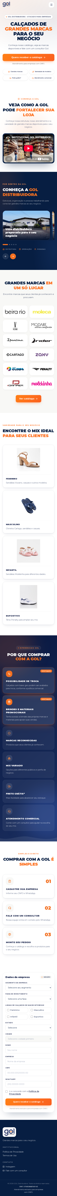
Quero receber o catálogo (26, 57)
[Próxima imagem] (13, 256)
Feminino (15, 1010)
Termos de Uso (10, 1155)
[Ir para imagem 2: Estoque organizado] (9, 244)
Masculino (39, 1010)
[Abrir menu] (51, 5)
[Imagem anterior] (5, 256)
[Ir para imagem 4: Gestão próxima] (13, 244)
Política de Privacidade (13, 1152)
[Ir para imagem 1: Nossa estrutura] (5, 244)
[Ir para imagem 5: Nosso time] (15, 244)
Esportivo (38, 1017)
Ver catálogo (26, 398)
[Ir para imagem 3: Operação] (11, 244)
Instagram (10, 1166)
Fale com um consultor (16, 1170)
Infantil (13, 1017)
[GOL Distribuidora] (6, 5)
